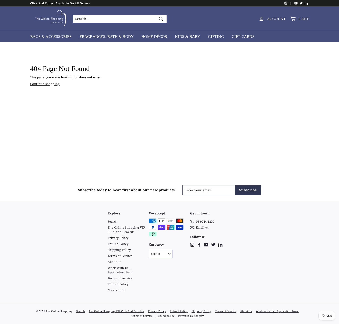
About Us (114, 262)
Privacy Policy (118, 238)
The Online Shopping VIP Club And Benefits (126, 229)
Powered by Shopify (191, 316)
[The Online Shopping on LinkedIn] (220, 244)
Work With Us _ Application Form (120, 270)
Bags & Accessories (51, 36)
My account (116, 290)
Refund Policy (118, 244)
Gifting (216, 36)
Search (113, 221)
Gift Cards (243, 36)
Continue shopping (45, 84)
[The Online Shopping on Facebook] (199, 244)
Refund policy (118, 284)
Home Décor (154, 36)
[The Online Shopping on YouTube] (206, 244)
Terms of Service (120, 256)
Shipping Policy (119, 250)
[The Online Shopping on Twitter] (213, 244)
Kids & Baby (187, 36)
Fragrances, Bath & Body (107, 36)
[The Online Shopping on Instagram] (192, 244)
